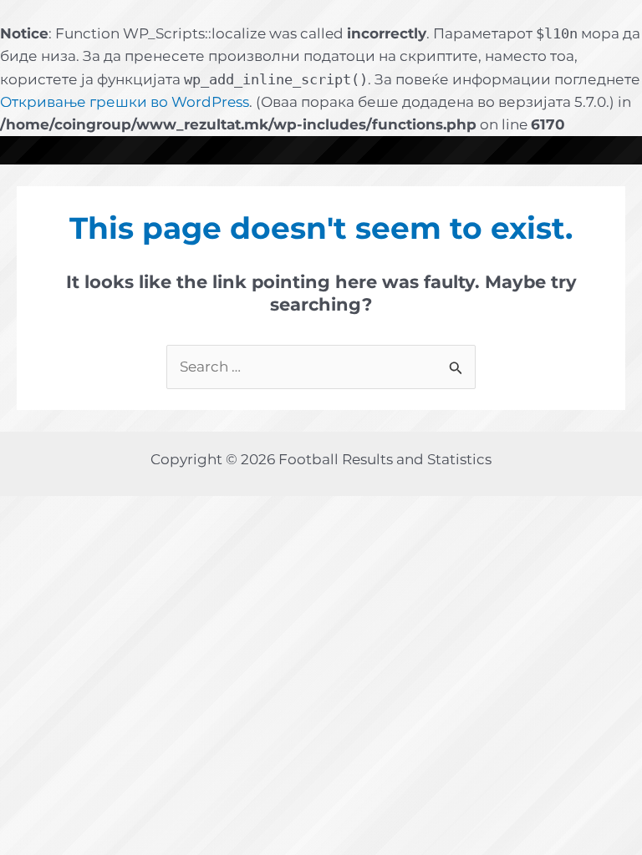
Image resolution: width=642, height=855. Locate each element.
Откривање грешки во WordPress (124, 102)
